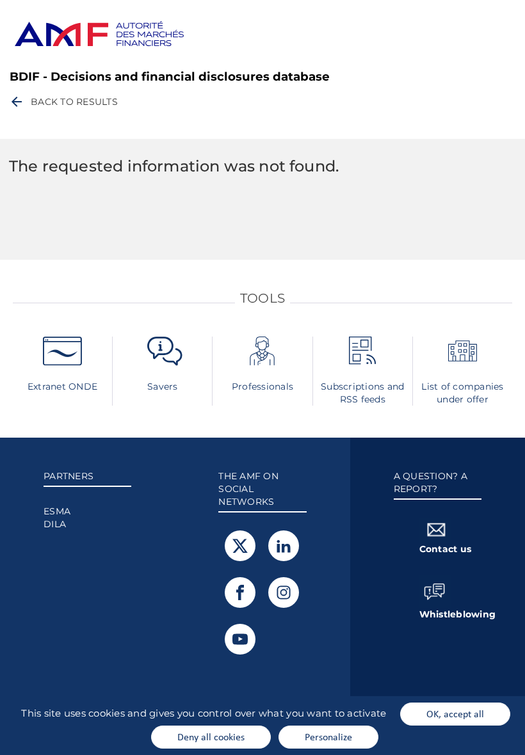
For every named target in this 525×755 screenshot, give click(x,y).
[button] (63, 101)
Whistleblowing (450, 614)
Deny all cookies (211, 736)
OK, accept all (455, 713)
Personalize (328, 736)
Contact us (445, 549)
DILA (55, 524)
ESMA (57, 511)
